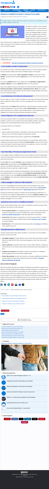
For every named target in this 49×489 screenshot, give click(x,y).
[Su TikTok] (10, 7)
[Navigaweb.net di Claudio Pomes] (7, 4)
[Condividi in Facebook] (1, 285)
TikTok (35, 419)
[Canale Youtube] (6, 7)
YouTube (7, 419)
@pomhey (25, 16)
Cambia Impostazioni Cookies (28, 476)
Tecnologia (28, 11)
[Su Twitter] (3, 7)
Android (25, 10)
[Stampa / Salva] (16, 284)
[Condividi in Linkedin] (9, 285)
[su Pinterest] (8, 7)
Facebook (14, 419)
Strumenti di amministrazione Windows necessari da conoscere (27, 63)
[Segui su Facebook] (1, 7)
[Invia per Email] (19, 285)
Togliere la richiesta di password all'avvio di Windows (13, 301)
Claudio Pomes (20, 16)
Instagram (24, 422)
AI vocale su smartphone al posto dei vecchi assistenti (12, 326)
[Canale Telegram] (12, 7)
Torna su (2, 313)
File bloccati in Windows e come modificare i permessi (13, 303)
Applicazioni (41, 10)
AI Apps (20, 11)
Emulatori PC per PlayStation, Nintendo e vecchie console (12, 337)
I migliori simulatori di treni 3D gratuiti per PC (10, 330)
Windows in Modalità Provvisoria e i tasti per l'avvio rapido (20, 14)
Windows (7, 10)
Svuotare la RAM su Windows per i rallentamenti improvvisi (14, 298)
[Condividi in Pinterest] (12, 285)
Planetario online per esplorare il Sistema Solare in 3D (11, 328)
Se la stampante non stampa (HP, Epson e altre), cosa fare (14, 295)
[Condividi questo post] (47, 17)
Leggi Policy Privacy (19, 476)
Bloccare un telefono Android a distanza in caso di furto (12, 332)
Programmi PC (16, 10)
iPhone (33, 10)
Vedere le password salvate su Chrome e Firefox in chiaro (12, 335)
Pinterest (41, 419)
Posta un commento (5, 310)
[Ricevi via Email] (14, 7)
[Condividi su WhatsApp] (5, 285)
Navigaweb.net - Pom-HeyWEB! (18, 474)
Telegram (27, 419)
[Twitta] (23, 285)
